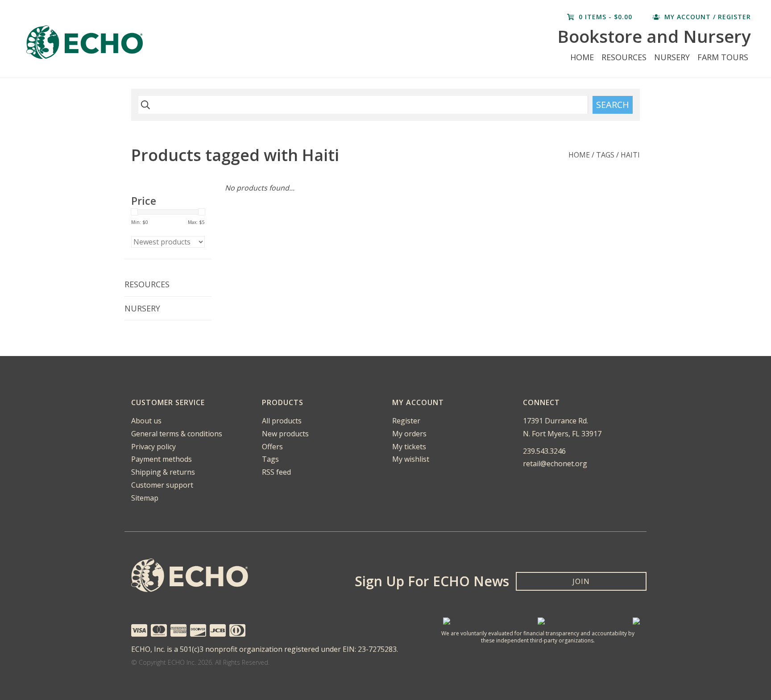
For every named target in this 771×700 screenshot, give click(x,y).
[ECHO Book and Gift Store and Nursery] (162, 42)
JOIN (581, 581)
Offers (272, 446)
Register (406, 421)
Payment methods (161, 459)
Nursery (672, 57)
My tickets (409, 446)
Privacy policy (153, 446)
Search (612, 105)
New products (285, 434)
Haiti (630, 155)
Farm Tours (722, 57)
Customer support (162, 485)
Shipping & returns (163, 472)
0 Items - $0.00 (605, 16)
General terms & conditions (176, 434)
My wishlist (410, 459)
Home (582, 57)
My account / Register (706, 16)
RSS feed (276, 472)
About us (146, 421)
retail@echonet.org (555, 463)
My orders (409, 434)
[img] (144, 105)
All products (282, 421)
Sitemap (144, 498)
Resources (624, 57)
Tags (605, 155)
